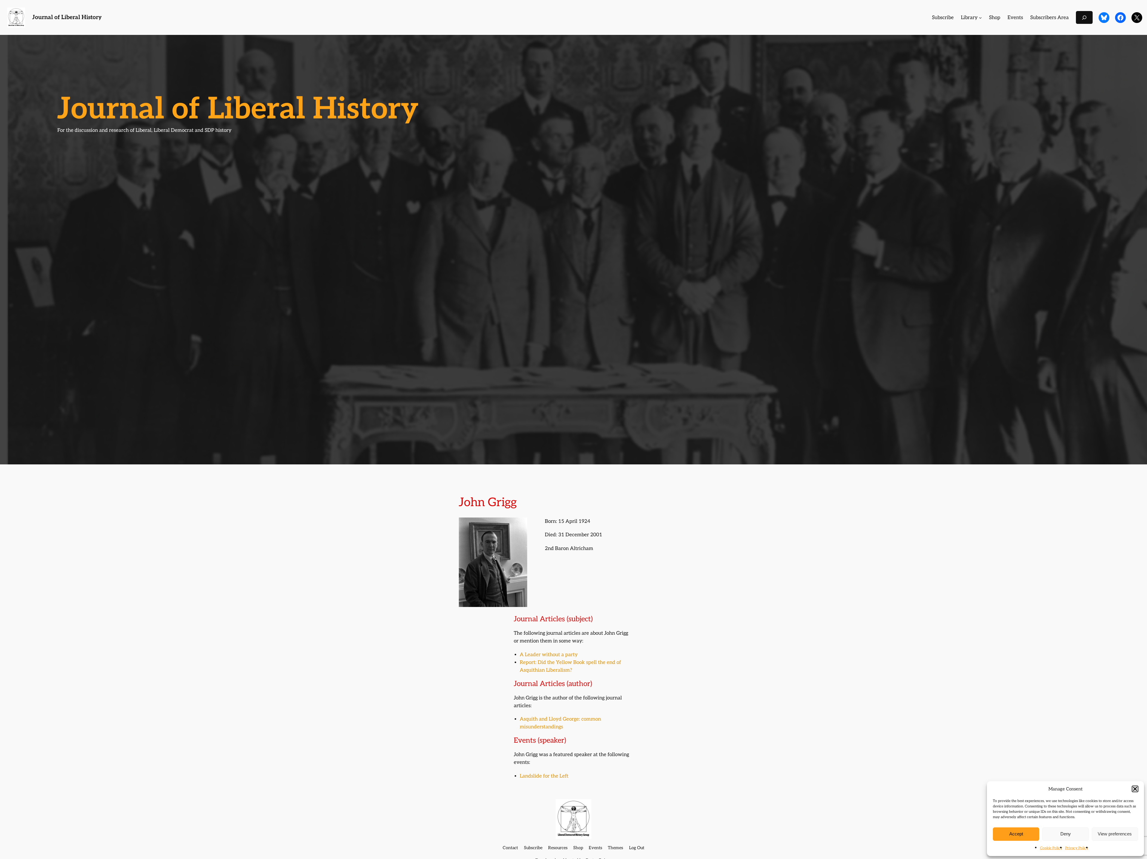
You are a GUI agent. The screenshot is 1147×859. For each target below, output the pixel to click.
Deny (1065, 833)
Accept (1016, 833)
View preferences (1115, 833)
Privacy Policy (1076, 848)
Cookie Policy (1051, 848)
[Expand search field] (1084, 17)
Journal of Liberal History (67, 17)
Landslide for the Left (544, 776)
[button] (1135, 789)
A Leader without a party (549, 655)
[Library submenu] (980, 17)
